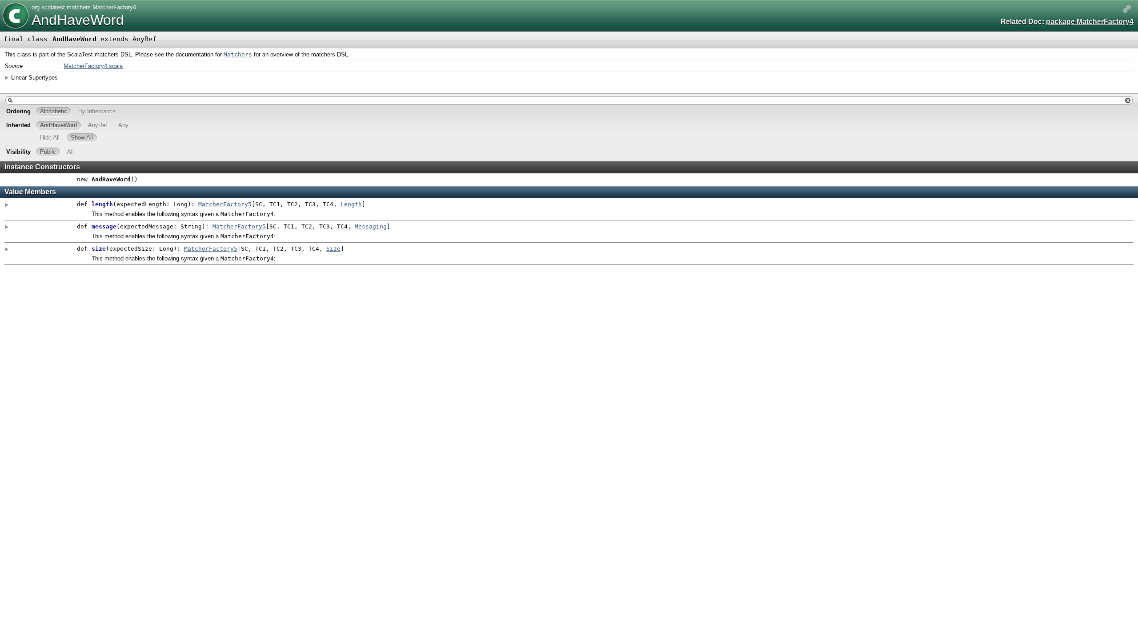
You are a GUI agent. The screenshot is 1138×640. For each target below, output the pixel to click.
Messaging (371, 226)
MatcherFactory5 (225, 204)
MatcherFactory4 (114, 7)
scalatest (53, 7)
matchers (79, 7)
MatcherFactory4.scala (93, 66)
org (36, 7)
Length (351, 204)
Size (333, 248)
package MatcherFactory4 (1090, 21)
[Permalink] (1126, 9)
